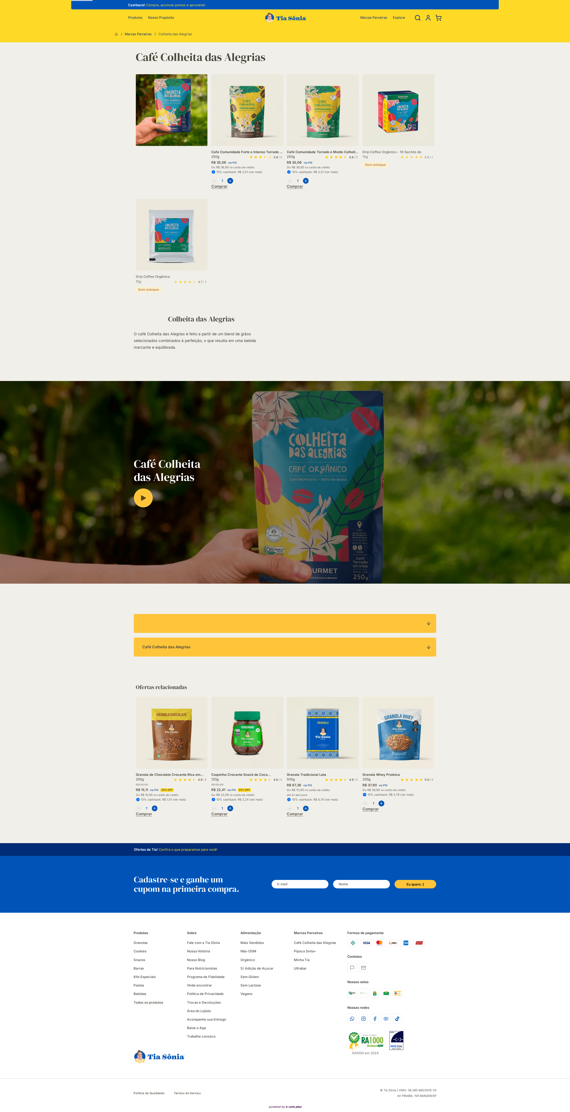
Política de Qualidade (149, 1093)
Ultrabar (300, 968)
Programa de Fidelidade (206, 977)
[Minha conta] (428, 17)
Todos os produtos (148, 1003)
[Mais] (230, 180)
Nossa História (198, 951)
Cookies (140, 951)
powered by (285, 1106)
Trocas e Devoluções (204, 1003)
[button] (428, 18)
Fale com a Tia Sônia (203, 943)
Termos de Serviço (187, 1093)
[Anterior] (125, 5)
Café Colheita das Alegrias (315, 943)
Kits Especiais (145, 977)
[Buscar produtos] (417, 17)
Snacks (139, 960)
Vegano (246, 994)
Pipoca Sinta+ (305, 951)
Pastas (139, 985)
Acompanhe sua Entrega (206, 1019)
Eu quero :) (415, 884)
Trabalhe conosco (201, 1036)
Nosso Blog (196, 960)
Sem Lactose (250, 985)
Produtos (135, 18)
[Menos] (214, 180)
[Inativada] (396, 1040)
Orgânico (247, 960)
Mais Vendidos (252, 943)
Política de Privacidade (205, 994)
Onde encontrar (199, 985)
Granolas (141, 943)
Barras (139, 968)
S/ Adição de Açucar (256, 968)
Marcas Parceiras (373, 18)
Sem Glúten (249, 977)
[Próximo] (434, 743)
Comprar (219, 186)
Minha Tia (301, 960)
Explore (399, 18)
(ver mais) (255, 172)
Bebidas (140, 994)
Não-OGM (248, 951)
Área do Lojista (199, 1011)
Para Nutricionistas (202, 968)
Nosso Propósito (161, 18)
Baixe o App (196, 1028)
